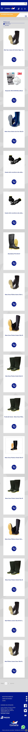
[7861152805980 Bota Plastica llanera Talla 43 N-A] (14, 282)
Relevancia (7, 23)
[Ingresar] (14, 59)
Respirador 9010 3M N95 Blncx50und (14, 90)
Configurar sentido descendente (4, 27)
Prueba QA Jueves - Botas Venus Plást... (14, 416)
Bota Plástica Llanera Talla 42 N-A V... (14, 620)
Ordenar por (6, 22)
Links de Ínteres (7, 698)
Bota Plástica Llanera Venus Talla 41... (14, 661)
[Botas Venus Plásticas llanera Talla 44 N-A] (14, 527)
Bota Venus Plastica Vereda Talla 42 (14, 376)
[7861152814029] (14, 364)
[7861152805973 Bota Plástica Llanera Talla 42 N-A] (14, 608)
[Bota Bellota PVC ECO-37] (14, 241)
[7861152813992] (14, 486)
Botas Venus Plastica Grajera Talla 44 (14, 335)
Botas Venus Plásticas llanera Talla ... (14, 539)
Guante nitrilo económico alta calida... (14, 172)
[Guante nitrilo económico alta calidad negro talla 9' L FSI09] (14, 160)
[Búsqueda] (25, 3)
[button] (18, 9)
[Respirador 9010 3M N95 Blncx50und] (14, 78)
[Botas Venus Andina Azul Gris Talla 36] (14, 119)
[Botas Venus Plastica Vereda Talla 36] (14, 567)
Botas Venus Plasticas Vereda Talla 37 (14, 457)
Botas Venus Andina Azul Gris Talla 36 (14, 131)
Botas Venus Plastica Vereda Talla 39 (14, 498)
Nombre (7, 25)
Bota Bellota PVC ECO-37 (14, 253)
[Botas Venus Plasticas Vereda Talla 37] (14, 445)
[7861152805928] (14, 38)
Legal (4, 700)
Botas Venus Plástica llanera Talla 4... (14, 294)
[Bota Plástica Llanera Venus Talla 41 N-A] (14, 649)
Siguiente (12, 683)
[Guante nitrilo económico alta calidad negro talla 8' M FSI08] (14, 201)
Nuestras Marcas (7, 696)
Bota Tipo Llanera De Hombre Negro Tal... (14, 50)
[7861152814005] (14, 404)
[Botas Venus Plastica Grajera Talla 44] (14, 323)
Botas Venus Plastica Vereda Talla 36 (14, 579)
